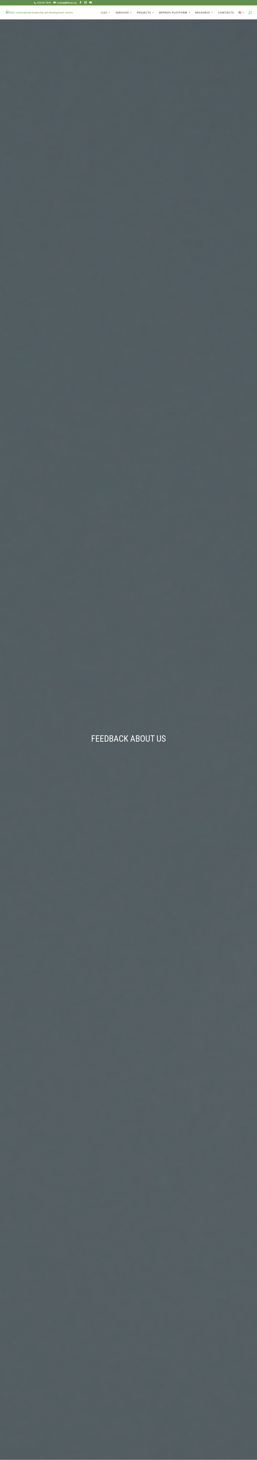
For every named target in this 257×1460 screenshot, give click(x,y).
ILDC (104, 12)
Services (122, 12)
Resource (202, 12)
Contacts (226, 12)
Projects (144, 12)
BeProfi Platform (173, 12)
